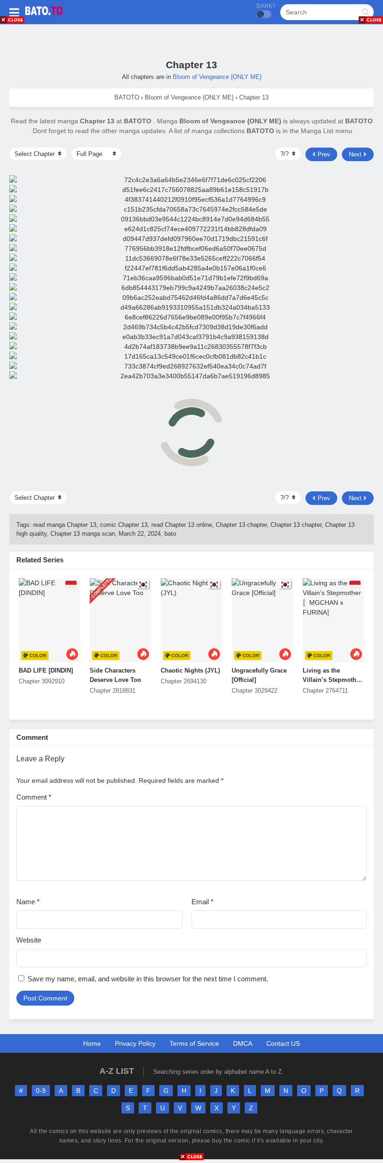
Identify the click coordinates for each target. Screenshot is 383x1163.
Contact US (283, 1043)
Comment (33, 797)
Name (28, 902)
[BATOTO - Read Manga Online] (44, 17)
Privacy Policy (135, 1043)
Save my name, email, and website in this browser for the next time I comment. (148, 979)
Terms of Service (194, 1043)
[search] (366, 12)
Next (356, 154)
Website (28, 940)
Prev (323, 154)
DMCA (242, 1043)
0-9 (41, 1090)
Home (92, 1043)
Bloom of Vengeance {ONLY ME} (217, 76)
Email (202, 902)
